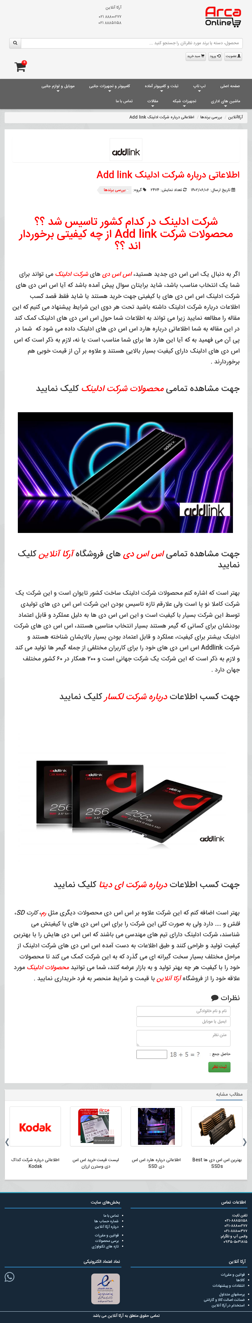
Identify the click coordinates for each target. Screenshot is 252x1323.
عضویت (231, 56)
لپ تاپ (199, 86)
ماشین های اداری (225, 101)
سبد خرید (194, 56)
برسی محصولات (107, 1241)
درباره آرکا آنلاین (107, 1227)
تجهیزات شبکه (184, 101)
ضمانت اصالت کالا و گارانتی (224, 1300)
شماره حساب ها (106, 1221)
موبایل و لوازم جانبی (57, 86)
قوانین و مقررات (107, 1235)
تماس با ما (124, 101)
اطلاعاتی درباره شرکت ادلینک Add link (168, 175)
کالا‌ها (240, 1280)
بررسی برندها (114, 190)
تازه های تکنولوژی (105, 1246)
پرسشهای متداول (232, 1294)
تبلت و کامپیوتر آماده (161, 86)
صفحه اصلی (230, 86)
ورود (213, 56)
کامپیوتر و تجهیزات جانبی (109, 86)
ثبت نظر (219, 1067)
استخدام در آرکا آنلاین (228, 1305)
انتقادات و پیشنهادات (228, 1286)
